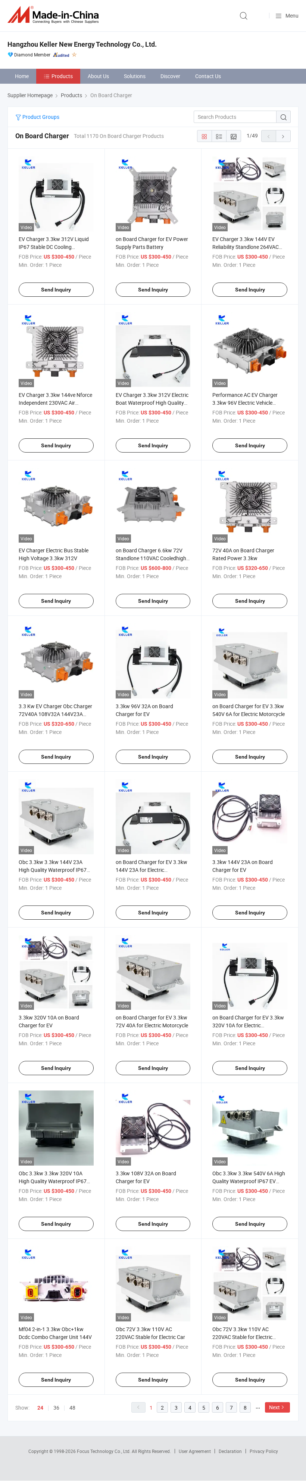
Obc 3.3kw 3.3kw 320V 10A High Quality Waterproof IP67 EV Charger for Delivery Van (53, 1181)
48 (72, 1407)
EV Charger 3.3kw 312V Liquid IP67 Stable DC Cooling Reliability (54, 246)
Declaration (230, 1451)
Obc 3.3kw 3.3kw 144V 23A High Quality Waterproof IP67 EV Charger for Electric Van (53, 869)
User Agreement (195, 1451)
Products (62, 76)
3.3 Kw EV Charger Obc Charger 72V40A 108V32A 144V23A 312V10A (55, 714)
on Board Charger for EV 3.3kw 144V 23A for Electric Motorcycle (151, 869)
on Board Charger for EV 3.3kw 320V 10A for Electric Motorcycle (248, 1025)
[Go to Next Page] (283, 136)
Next (274, 1407)
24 (40, 1408)
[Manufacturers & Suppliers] (54, 15)
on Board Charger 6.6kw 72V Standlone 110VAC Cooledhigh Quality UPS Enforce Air (151, 558)
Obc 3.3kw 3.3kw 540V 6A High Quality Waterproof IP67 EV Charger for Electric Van (248, 1181)
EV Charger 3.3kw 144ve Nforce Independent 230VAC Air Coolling (55, 402)
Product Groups (40, 116)
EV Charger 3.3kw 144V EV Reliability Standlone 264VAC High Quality (245, 246)
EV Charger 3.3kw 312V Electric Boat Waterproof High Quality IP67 (152, 402)
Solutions (135, 76)
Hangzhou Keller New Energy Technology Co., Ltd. (82, 44)
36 (56, 1407)
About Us (98, 76)
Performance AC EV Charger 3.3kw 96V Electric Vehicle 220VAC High (245, 402)
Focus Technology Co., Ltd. (104, 1451)
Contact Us (208, 76)
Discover (170, 76)
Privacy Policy (264, 1451)
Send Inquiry (56, 290)
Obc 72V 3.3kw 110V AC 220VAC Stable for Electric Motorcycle (242, 1337)
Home (22, 76)
